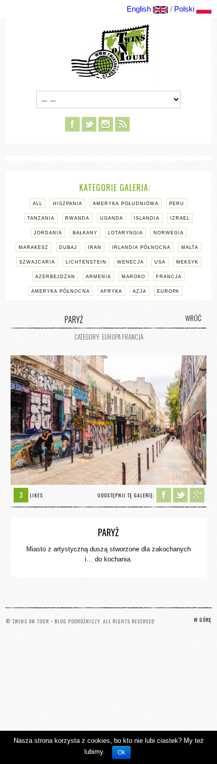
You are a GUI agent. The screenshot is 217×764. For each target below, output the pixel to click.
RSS (122, 124)
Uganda (111, 218)
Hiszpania (67, 203)
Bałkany (85, 232)
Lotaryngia (125, 232)
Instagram (105, 124)
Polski (184, 9)
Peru (176, 203)
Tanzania (41, 218)
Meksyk (187, 262)
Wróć (193, 318)
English (139, 9)
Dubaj (68, 247)
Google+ (197, 495)
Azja (139, 291)
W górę (202, 619)
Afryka (111, 291)
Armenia (98, 276)
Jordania (48, 232)
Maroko (133, 276)
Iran (94, 247)
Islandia (146, 218)
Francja (169, 276)
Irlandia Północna (141, 247)
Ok (121, 752)
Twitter (89, 124)
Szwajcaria (37, 262)
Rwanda (77, 218)
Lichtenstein (86, 262)
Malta (189, 247)
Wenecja (130, 262)
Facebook (72, 124)
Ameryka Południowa (125, 203)
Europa (168, 291)
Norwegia (168, 232)
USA (160, 262)
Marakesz (33, 247)
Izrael (180, 218)
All (37, 203)
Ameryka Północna (60, 291)
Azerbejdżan (55, 276)
